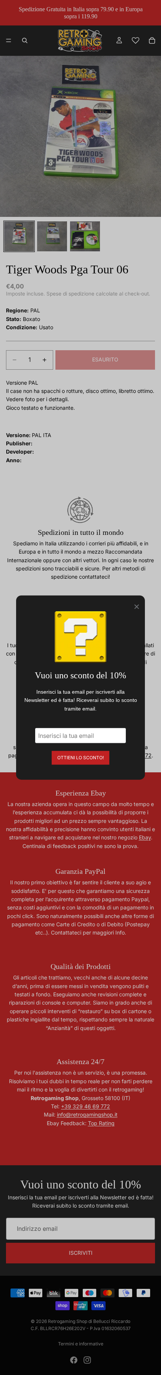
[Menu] (8, 40)
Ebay (145, 837)
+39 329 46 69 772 (85, 1106)
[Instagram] (87, 1360)
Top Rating (101, 1123)
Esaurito (105, 359)
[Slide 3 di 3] (85, 236)
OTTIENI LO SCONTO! (80, 757)
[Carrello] (152, 40)
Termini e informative (80, 1344)
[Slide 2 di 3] (52, 236)
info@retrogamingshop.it (87, 1114)
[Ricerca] (24, 40)
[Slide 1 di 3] (19, 236)
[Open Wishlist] (135, 40)
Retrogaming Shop (67, 1321)
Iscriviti (80, 1253)
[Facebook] (73, 1360)
